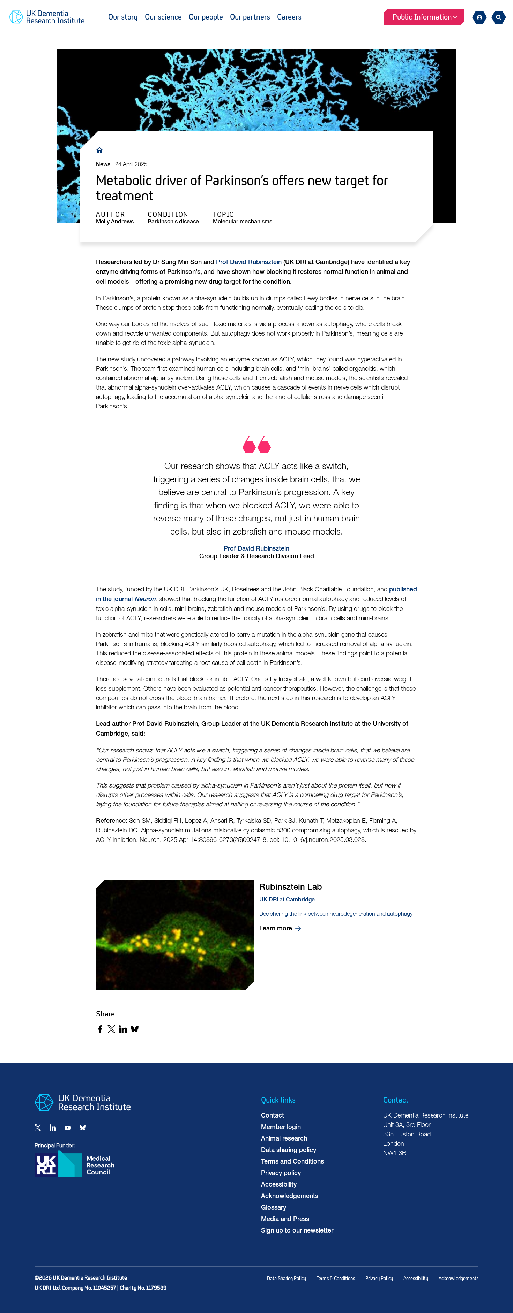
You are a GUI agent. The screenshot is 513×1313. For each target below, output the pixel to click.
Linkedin (53, 1127)
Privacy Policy (379, 1278)
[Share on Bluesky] (135, 1029)
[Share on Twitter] (111, 1029)
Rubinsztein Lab (256, 937)
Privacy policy (281, 1173)
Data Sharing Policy (286, 1278)
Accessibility (279, 1185)
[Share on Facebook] (100, 1029)
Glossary (273, 1208)
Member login (281, 1127)
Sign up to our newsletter (297, 1231)
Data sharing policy (288, 1150)
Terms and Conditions (292, 1162)
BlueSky (83, 1127)
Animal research (284, 1139)
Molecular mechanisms (242, 222)
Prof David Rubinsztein (256, 549)
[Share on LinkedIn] (123, 1029)
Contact (272, 1116)
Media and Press (285, 1219)
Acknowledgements (289, 1196)
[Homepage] (83, 1109)
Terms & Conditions (336, 1278)
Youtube (68, 1127)
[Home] (101, 149)
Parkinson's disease (173, 222)
